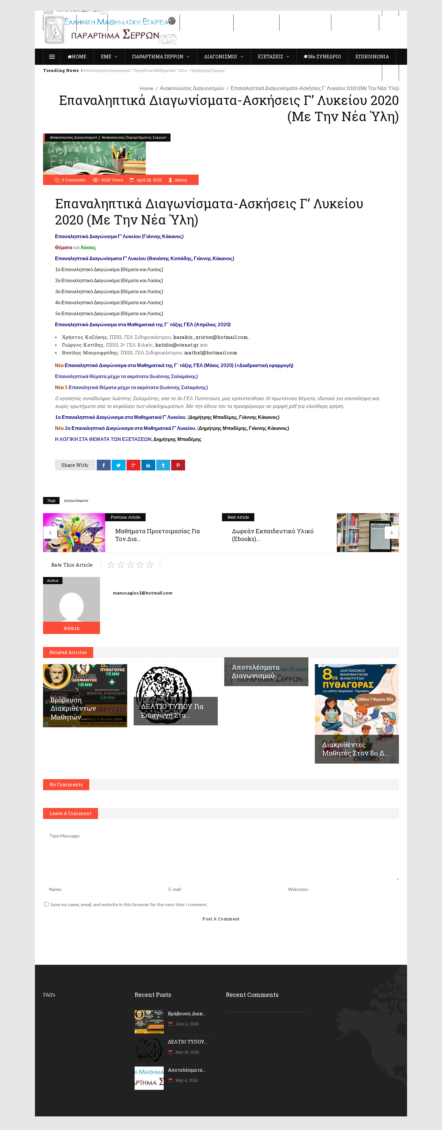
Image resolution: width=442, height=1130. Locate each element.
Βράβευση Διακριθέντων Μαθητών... (73, 708)
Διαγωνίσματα (76, 500)
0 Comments (74, 179)
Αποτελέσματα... (186, 1070)
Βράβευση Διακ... (187, 1013)
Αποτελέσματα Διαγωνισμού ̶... (256, 671)
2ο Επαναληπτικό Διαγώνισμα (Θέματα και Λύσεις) (109, 280)
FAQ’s (49, 994)
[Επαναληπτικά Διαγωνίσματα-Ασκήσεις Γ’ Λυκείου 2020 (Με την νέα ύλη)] (71, 605)
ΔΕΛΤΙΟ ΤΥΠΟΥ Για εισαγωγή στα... (172, 710)
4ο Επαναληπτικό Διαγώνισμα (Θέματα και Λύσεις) (109, 302)
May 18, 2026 (186, 1052)
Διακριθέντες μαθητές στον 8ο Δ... (355, 748)
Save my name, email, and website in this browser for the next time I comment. (129, 904)
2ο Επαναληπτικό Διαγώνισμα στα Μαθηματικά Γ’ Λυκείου (125, 428)
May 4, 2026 (186, 1080)
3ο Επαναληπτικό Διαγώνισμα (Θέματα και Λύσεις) (109, 291)
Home (146, 88)
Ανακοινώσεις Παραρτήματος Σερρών (134, 137)
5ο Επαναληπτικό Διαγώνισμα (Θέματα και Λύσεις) (109, 313)
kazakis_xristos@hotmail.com (210, 337)
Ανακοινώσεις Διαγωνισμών (192, 88)
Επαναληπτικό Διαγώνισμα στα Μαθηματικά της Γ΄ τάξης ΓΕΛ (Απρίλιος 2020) (143, 324)
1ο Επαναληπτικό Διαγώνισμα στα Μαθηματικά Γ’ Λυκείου (120, 417)
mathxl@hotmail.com (210, 352)
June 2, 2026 (186, 1023)
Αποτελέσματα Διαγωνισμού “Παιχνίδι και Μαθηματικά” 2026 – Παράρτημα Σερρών (154, 70)
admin (181, 179)
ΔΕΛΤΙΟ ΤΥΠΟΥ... (187, 1041)
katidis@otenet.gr (177, 344)
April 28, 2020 (149, 179)
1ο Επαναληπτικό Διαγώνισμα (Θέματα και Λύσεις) (109, 269)
